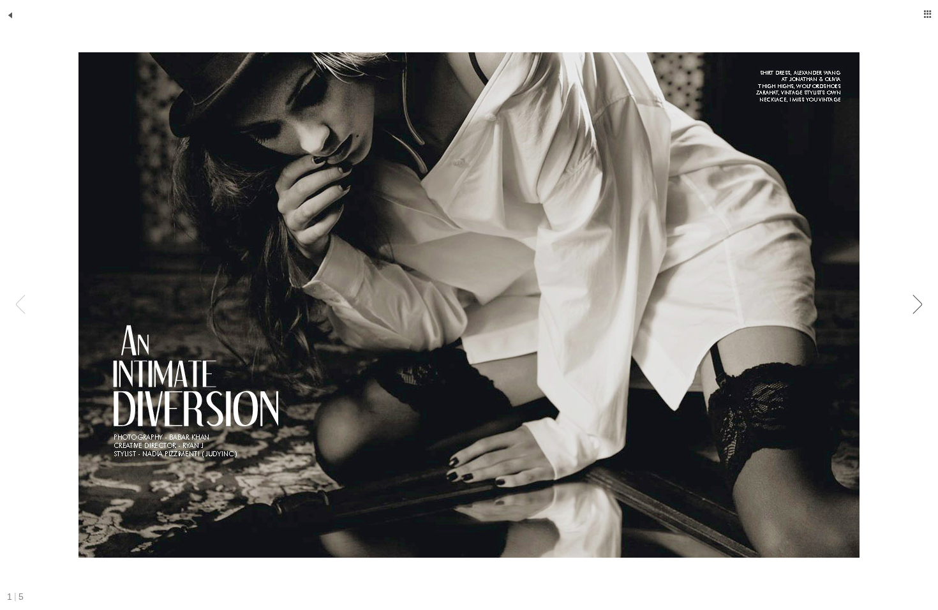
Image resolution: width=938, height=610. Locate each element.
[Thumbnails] (928, 14)
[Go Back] (10, 15)
